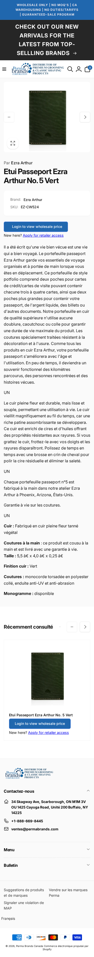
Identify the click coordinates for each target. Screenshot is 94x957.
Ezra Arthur (18, 162)
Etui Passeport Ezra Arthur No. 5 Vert (41, 715)
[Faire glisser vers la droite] (85, 117)
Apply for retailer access (43, 235)
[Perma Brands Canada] (29, 777)
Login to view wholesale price (37, 226)
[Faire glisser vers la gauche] (9, 117)
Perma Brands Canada (29, 945)
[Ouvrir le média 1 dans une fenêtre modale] (47, 117)
